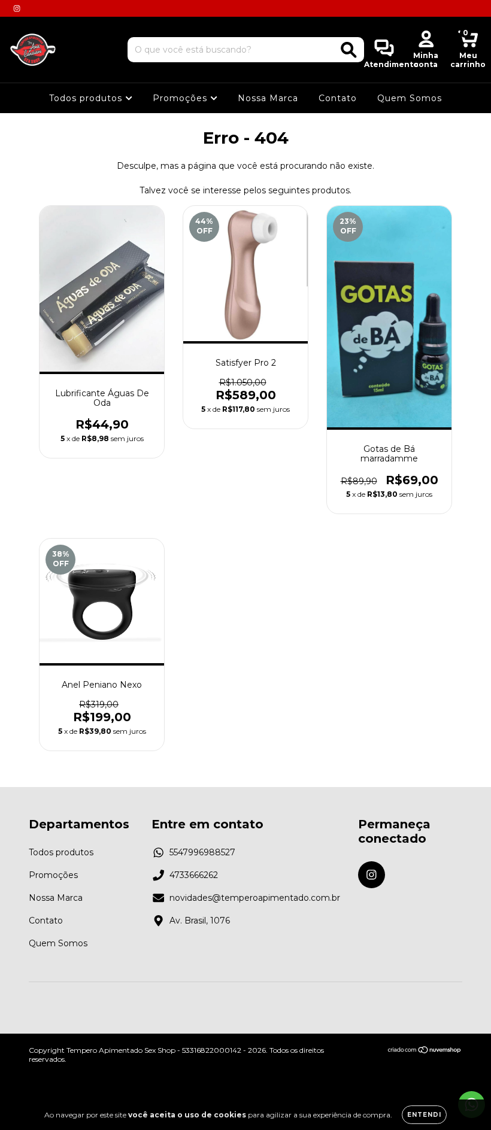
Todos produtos (87, 98)
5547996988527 (202, 852)
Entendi (424, 1115)
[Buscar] (349, 50)
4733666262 (193, 875)
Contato (338, 98)
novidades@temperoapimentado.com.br (254, 897)
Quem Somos (409, 98)
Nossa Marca (268, 98)
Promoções (181, 98)
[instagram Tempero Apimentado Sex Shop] (17, 8)
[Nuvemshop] (424, 1051)
